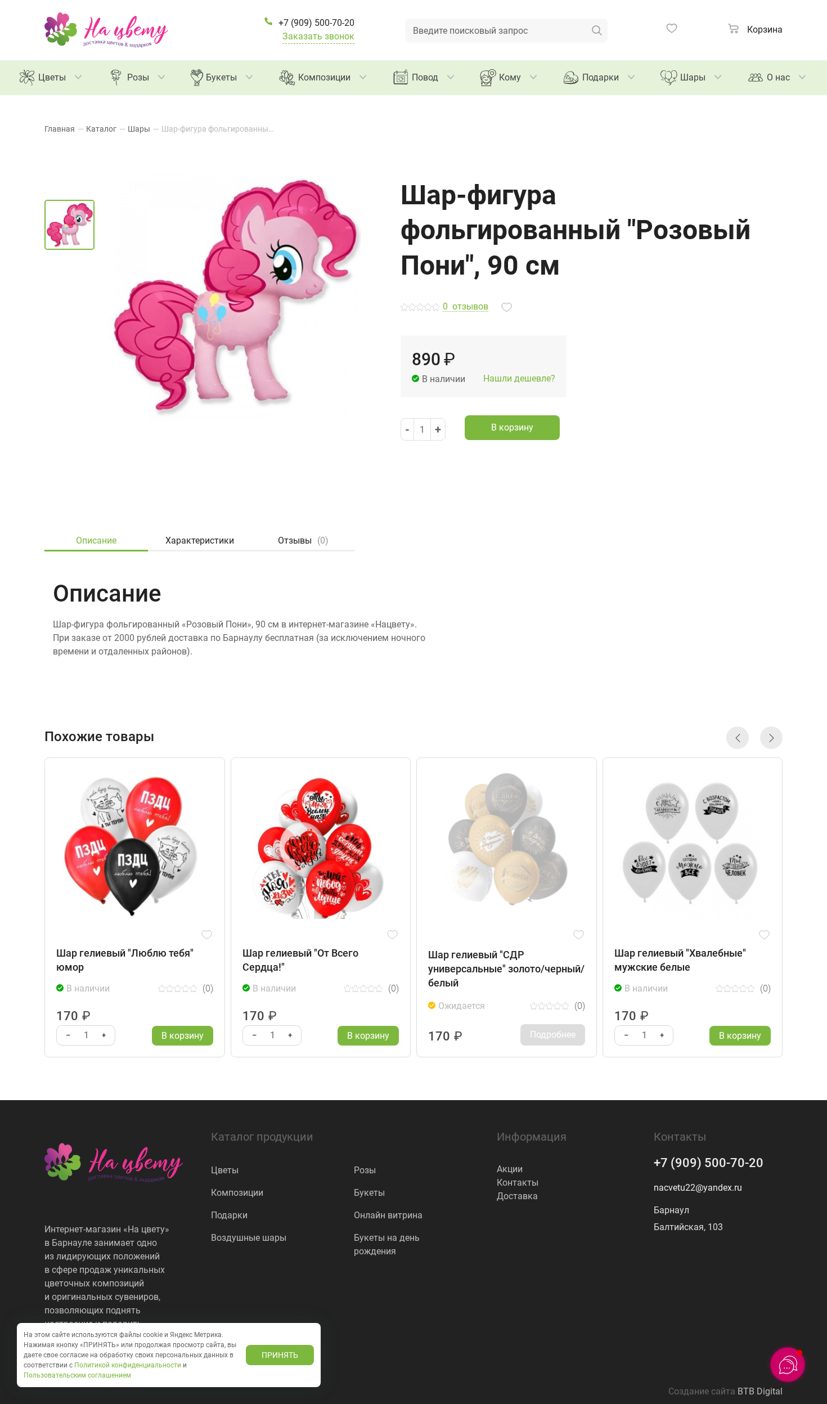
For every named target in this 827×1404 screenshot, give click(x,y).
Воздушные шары (248, 1237)
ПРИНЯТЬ (280, 1355)
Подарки (600, 77)
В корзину (512, 427)
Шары (692, 77)
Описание (96, 540)
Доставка (517, 1196)
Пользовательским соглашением (77, 1375)
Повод (425, 77)
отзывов (465, 307)
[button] (737, 737)
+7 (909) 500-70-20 (708, 1163)
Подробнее (553, 1034)
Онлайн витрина (388, 1215)
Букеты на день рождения (387, 1244)
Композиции (324, 77)
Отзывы (303, 540)
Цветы (52, 77)
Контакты (517, 1182)
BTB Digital (760, 1391)
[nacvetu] (106, 30)
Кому (510, 77)
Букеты (221, 77)
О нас (778, 77)
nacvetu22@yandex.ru (698, 1187)
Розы (138, 77)
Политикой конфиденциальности (127, 1365)
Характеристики (199, 540)
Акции (510, 1169)
